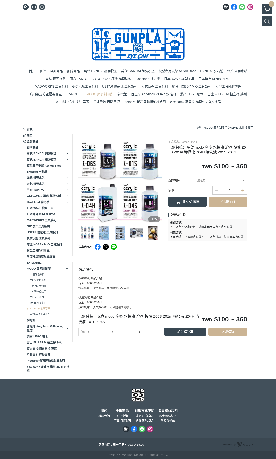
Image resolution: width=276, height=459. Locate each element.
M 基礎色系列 (37, 274)
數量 (171, 190)
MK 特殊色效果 (38, 291)
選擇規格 (174, 180)
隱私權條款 (168, 420)
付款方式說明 (144, 410)
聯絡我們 (104, 415)
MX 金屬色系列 (38, 280)
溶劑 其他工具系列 (40, 314)
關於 (104, 410)
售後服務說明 (144, 420)
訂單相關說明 (122, 420)
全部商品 (122, 410)
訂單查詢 (122, 415)
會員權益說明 (168, 410)
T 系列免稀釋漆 (38, 286)
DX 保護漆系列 (38, 302)
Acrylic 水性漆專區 (40, 308)
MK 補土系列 (37, 297)
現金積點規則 (167, 415)
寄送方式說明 (144, 415)
